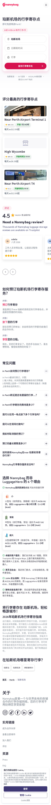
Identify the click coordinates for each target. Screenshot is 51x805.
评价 (4, 746)
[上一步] (5, 272)
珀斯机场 (16, 668)
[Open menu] (46, 4)
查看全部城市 (8, 734)
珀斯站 (6, 668)
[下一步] (13, 272)
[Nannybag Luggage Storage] (13, 5)
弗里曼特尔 (28, 668)
